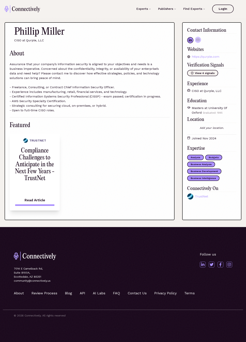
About (19, 293)
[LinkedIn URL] (190, 40)
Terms (189, 293)
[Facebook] (220, 264)
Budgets (214, 157)
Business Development (204, 171)
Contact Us (137, 293)
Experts (142, 9)
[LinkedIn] (203, 264)
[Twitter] (211, 264)
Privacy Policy (165, 293)
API (82, 293)
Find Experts (192, 9)
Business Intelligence (203, 178)
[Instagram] (229, 264)
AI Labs (99, 293)
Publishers (165, 9)
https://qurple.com (205, 56)
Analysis (195, 157)
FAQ (116, 293)
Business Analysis (201, 164)
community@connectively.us (32, 280)
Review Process (44, 293)
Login (223, 9)
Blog (68, 293)
